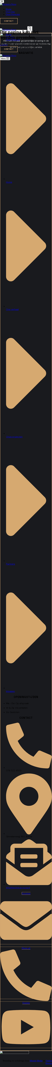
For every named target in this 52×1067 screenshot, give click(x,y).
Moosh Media (36, 1060)
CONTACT (9, 49)
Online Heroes (48, 1062)
